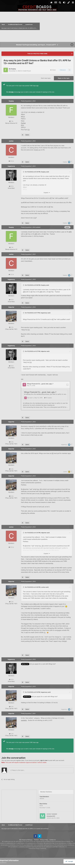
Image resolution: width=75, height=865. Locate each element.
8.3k (11, 327)
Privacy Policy (44, 839)
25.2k (12, 161)
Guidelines (3, 862)
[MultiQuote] (22, 134)
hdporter (11, 307)
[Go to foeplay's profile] (6, 70)
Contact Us (53, 839)
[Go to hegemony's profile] (11, 175)
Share (53, 70)
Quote (27, 135)
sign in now (43, 760)
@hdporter (25, 664)
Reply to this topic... (18, 770)
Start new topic (46, 78)
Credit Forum (27, 71)
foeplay (13, 69)
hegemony (11, 166)
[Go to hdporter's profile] (11, 316)
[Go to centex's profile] (11, 150)
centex (11, 141)
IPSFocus (29, 839)
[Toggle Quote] (24, 172)
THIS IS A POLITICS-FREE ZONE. (37, 53)
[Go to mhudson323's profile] (42, 816)
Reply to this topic (64, 78)
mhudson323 (51, 816)
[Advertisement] (57, 26)
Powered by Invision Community (37, 848)
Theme (36, 839)
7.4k (12, 121)
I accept (70, 861)
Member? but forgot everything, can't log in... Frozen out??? (36, 45)
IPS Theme (22, 839)
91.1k (11, 186)
